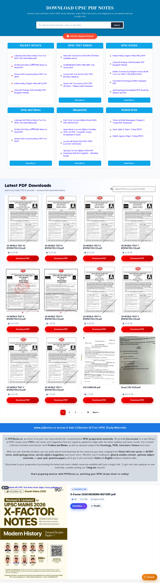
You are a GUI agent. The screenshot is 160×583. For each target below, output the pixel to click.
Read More (77, 506)
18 (88, 412)
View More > (80, 100)
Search (117, 25)
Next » (96, 412)
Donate (151, 577)
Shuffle (97, 506)
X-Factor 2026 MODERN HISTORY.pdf (93, 494)
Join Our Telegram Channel (80, 36)
